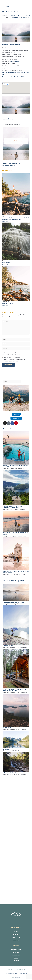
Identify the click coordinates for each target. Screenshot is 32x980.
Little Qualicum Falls (9, 773)
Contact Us (16, 940)
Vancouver (16, 952)
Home (16, 931)
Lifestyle (16, 960)
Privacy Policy (18, 969)
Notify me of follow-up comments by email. (14, 359)
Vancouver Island (16, 949)
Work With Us (16, 937)
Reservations (15, 61)
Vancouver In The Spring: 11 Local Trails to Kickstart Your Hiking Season (16, 218)
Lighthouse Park (7, 303)
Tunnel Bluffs (7, 728)
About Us (16, 934)
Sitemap (23, 969)
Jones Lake (6, 749)
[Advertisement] (16, 841)
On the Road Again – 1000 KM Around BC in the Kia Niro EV (15, 690)
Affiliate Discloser (10, 969)
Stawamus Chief (8, 645)
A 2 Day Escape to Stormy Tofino (13, 602)
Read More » (5, 221)
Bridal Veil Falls (7, 263)
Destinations (14, 17)
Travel (16, 958)
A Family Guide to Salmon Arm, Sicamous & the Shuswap (13, 507)
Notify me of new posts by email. (11, 361)
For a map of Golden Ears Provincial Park (13, 77)
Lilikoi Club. (17, 977)
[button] (6, 6)
